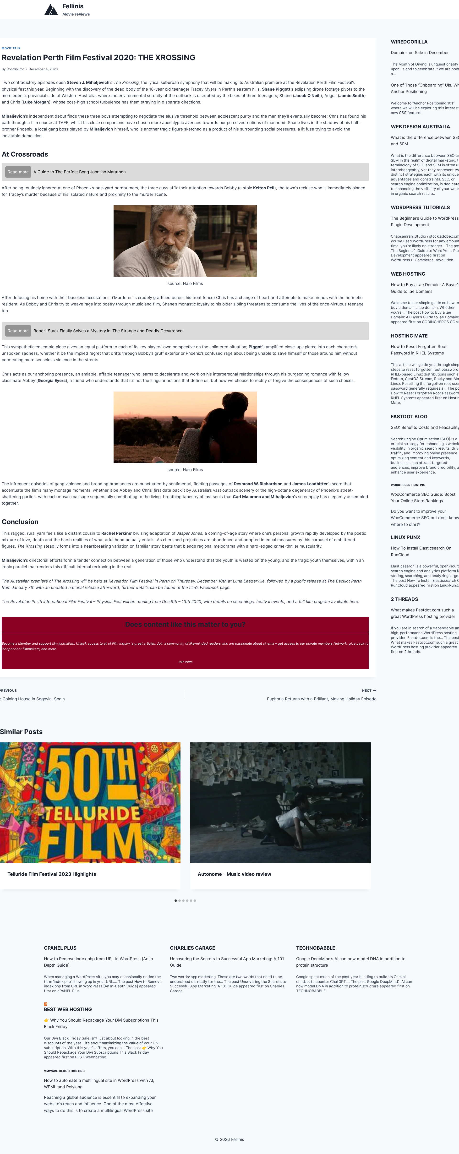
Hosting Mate (409, 336)
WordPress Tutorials (420, 207)
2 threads (404, 599)
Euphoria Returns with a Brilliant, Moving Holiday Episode (322, 695)
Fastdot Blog (409, 416)
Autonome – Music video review (234, 874)
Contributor (15, 69)
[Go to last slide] (8, 819)
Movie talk (11, 48)
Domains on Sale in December (420, 52)
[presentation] (280, 802)
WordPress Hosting (408, 485)
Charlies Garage (192, 948)
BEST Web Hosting (68, 1009)
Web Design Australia (420, 127)
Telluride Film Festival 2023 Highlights (51, 874)
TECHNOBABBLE (315, 948)
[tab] (176, 900)
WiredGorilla (409, 42)
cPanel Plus (60, 948)
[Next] (362, 819)
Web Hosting (408, 274)
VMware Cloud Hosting (64, 1071)
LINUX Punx (405, 537)
